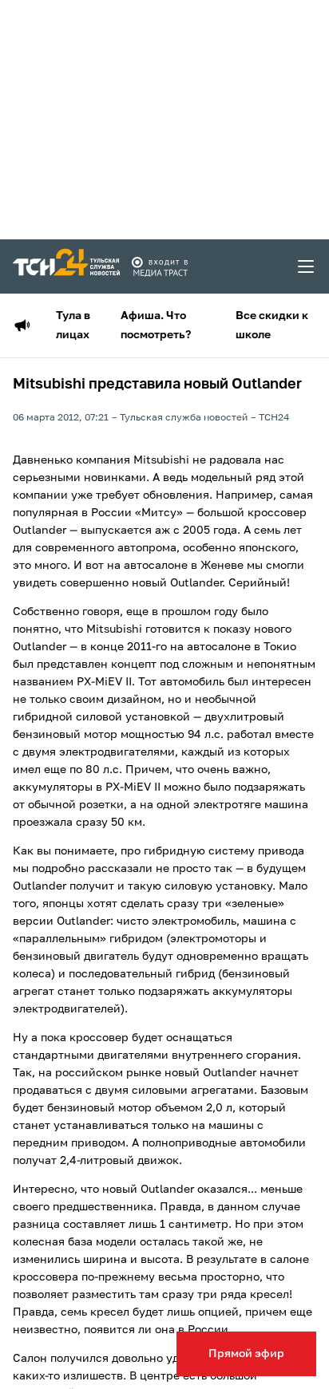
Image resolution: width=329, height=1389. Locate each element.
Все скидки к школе (272, 325)
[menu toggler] (306, 266)
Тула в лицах (73, 325)
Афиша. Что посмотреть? (156, 325)
